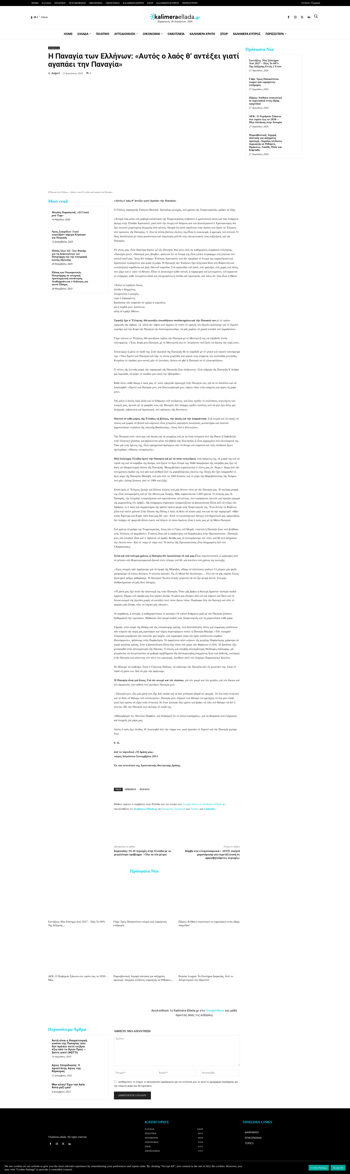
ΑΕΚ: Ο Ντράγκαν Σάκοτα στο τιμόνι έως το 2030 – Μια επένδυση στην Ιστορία (265, 119)
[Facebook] (264, 16)
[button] (315, 16)
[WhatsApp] (211, 73)
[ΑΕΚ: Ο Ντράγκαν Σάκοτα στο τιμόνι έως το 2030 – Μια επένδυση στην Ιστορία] (79, 952)
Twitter (194, 808)
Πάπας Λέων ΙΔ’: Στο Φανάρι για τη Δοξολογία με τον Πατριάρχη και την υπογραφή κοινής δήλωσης (69, 255)
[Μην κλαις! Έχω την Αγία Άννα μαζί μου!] (98, 1089)
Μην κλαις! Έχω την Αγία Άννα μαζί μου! (68, 1086)
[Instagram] (271, 16)
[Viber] (228, 73)
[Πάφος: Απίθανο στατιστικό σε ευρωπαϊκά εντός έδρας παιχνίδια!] (209, 897)
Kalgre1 (56, 73)
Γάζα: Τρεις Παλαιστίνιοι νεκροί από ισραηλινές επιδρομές (264, 82)
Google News (215, 1010)
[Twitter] (277, 16)
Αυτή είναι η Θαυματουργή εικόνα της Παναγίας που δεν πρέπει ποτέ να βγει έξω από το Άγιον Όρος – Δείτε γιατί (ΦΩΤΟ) (69, 1046)
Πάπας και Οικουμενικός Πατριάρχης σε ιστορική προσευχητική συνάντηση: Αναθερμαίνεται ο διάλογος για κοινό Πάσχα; (70, 278)
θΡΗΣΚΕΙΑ (54, 48)
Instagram (167, 808)
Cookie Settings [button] (319, 1167)
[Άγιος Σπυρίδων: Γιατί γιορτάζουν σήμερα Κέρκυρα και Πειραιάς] (98, 236)
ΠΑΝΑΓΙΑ (144, 789)
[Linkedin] (283, 16)
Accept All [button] (338, 1167)
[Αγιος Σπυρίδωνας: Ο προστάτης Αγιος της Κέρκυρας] (98, 1070)
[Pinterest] (236, 73)
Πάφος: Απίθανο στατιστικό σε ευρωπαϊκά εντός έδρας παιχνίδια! (265, 100)
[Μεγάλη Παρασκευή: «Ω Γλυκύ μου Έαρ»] (98, 217)
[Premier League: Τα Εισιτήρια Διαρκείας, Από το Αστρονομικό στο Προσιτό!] (209, 952)
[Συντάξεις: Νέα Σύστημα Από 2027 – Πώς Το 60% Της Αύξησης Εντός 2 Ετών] (79, 897)
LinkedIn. (209, 808)
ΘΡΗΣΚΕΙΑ (130, 789)
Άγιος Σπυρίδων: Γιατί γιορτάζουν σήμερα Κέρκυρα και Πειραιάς (68, 234)
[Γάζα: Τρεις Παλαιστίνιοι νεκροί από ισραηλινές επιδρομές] (144, 897)
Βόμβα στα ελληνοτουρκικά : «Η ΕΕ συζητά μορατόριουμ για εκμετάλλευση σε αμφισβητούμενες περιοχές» (212, 854)
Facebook (179, 808)
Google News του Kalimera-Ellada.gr (204, 804)
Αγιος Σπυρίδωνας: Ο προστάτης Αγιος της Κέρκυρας (66, 1068)
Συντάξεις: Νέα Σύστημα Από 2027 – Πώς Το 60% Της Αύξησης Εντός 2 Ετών (265, 63)
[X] (202, 73)
